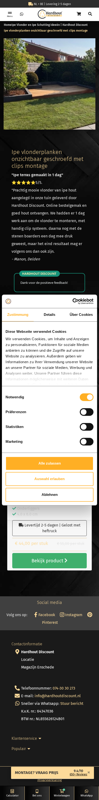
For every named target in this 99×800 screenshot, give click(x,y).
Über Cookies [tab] (81, 314)
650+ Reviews (78, 774)
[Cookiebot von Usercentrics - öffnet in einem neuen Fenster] (72, 301)
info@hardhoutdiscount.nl (58, 696)
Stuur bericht (71, 703)
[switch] (86, 412)
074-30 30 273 (64, 688)
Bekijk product (47, 561)
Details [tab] (50, 314)
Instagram (73, 615)
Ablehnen (50, 495)
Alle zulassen (49, 463)
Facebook (46, 615)
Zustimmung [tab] (18, 314)
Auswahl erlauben (49, 479)
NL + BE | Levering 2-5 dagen (52, 4)
